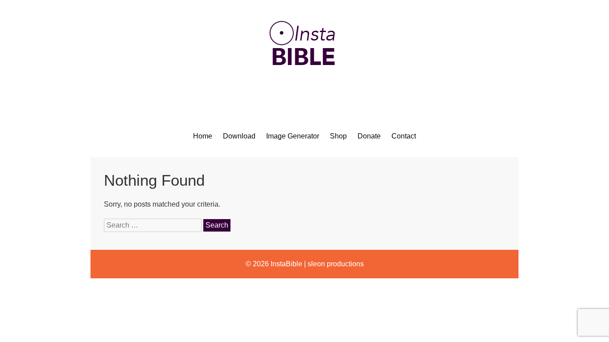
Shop (338, 136)
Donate (369, 136)
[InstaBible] (304, 86)
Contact (403, 136)
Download (239, 136)
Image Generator (292, 136)
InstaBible (286, 264)
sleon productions (336, 264)
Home (202, 136)
